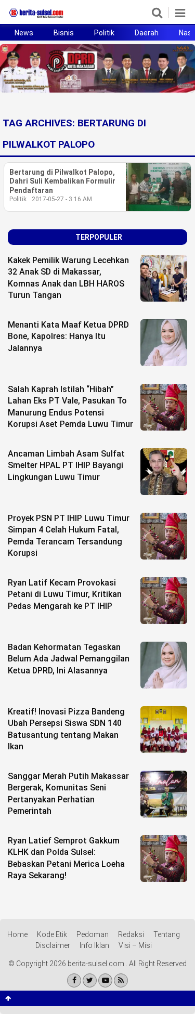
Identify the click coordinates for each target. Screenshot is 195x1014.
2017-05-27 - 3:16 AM (62, 199)
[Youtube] (105, 980)
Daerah (147, 33)
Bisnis (64, 33)
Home (17, 934)
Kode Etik (52, 934)
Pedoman (92, 934)
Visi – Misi (135, 945)
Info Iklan (94, 945)
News (24, 33)
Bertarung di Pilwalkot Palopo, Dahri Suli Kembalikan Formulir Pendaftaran (62, 181)
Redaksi (131, 934)
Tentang (166, 934)
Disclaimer (52, 945)
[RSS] (121, 980)
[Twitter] (90, 980)
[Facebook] (74, 980)
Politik (104, 33)
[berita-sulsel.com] (36, 18)
